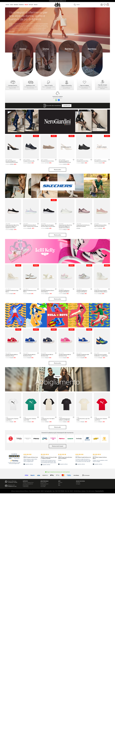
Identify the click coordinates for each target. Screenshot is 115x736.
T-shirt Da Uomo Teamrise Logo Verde (29, 419)
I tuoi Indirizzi (43, 485)
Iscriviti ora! (66, 105)
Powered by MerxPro (99, 491)
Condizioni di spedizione (28, 483)
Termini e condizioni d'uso (28, 482)
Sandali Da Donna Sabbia (100, 161)
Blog (59, 485)
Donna (7, 4)
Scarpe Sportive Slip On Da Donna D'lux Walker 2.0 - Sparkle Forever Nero (12, 226)
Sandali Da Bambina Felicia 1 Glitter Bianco (47, 291)
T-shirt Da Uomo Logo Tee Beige (83, 419)
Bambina (16, 4)
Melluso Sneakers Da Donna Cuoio (31, 457)
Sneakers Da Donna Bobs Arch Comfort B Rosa (100, 225)
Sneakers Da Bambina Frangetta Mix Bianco (64, 291)
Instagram (78, 483)
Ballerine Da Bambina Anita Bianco (29, 291)
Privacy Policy (25, 485)
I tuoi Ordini (43, 486)
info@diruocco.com (12, 486)
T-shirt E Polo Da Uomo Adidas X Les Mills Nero (64, 419)
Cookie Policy (25, 486)
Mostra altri (57, 427)
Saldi (26, 4)
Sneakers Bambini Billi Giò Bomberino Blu (47, 355)
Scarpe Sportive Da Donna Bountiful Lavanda (83, 225)
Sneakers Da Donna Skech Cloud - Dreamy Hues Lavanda (30, 225)
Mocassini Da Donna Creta (47, 161)
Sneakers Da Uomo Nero (82, 161)
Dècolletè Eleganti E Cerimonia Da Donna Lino (65, 161)
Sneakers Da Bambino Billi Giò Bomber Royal (83, 355)
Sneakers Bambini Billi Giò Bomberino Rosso (12, 355)
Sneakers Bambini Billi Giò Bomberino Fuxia (65, 355)
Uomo (11, 4)
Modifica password (44, 483)
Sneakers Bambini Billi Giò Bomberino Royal (29, 355)
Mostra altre (57, 169)
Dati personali (43, 482)
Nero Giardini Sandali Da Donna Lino (83, 457)
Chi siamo (60, 482)
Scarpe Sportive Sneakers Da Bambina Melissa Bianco (100, 291)
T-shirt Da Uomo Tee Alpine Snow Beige (48, 419)
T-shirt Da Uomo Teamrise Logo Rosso (100, 419)
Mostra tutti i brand (57, 446)
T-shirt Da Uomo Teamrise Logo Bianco (12, 419)
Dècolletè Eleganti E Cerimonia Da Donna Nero (12, 161)
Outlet (31, 4)
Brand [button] (35, 4)
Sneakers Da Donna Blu (28, 161)
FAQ (59, 483)
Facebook (78, 482)
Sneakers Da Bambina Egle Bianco (12, 291)
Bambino (21, 4)
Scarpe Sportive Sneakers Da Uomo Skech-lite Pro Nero (48, 225)
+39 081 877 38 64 (12, 482)
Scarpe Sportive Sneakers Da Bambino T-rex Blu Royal (100, 355)
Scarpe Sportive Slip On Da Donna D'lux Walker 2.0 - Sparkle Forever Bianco (65, 226)
